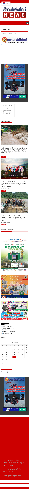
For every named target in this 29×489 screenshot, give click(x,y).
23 (2, 357)
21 (22, 354)
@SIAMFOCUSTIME (12, 146)
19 (14, 354)
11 (10, 352)
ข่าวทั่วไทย (3, 156)
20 (18, 354)
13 (18, 352)
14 (22, 352)
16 (2, 354)
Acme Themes (15, 486)
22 (26, 354)
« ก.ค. (2, 363)
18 (10, 354)
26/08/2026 (4, 146)
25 (10, 357)
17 (7, 354)
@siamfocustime (12, 33)
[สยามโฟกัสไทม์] (2, 23)
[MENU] (27, 23)
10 (7, 352)
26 (14, 357)
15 (26, 352)
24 (7, 357)
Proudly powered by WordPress (9, 484)
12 (14, 352)
